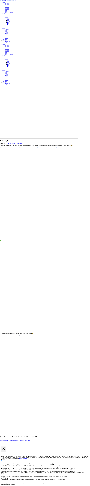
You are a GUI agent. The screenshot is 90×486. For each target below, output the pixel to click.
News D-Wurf (16, 143)
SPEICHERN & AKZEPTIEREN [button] (8, 484)
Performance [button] (3, 477)
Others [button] (2, 480)
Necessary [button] (3, 459)
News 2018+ (10, 143)
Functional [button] (3, 473)
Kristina (21, 143)
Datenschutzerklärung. (23, 458)
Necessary (5, 460)
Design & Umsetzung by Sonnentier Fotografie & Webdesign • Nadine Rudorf (15, 440)
